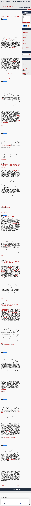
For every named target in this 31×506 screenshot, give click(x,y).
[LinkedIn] (25, 26)
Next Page (18, 485)
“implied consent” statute (9, 39)
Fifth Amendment (5, 309)
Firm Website (10, 9)
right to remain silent (16, 337)
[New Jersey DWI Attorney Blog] (15, 2)
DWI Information (13, 73)
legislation (2, 33)
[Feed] (28, 26)
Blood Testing (5, 73)
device (8, 246)
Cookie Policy (17, 501)
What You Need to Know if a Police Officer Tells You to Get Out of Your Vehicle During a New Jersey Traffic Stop (26, 68)
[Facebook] (23, 26)
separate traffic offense (15, 223)
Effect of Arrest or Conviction (24, 35)
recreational (8, 33)
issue (14, 34)
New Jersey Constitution (12, 283)
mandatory (5, 317)
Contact (18, 9)
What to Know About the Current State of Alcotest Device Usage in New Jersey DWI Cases (26, 62)
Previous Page (4, 485)
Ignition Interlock (25, 46)
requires (17, 115)
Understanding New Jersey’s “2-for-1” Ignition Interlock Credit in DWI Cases (26, 72)
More (29, 9)
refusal (11, 41)
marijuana (12, 33)
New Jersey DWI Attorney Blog (7, 6)
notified (7, 179)
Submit (26, 22)
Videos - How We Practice (25, 48)
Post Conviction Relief (26, 44)
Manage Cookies (21, 503)
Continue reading (3, 159)
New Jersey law (10, 267)
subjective (13, 47)
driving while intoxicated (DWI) (9, 21)
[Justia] (27, 26)
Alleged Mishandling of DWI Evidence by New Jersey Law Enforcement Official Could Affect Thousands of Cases (10, 165)
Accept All (4, 503)
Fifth (14, 270)
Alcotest (4, 207)
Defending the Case (10, 300)
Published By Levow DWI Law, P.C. (24, 6)
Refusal (11, 257)
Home (3, 9)
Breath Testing (8, 73)
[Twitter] (24, 26)
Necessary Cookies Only (13, 503)
